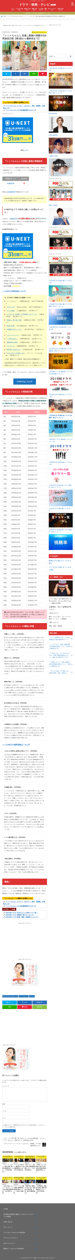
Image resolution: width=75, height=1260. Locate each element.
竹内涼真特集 (53, 135)
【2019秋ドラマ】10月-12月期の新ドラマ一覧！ (38, 13)
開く (27, 150)
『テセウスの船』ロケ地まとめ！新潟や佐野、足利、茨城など (59, 672)
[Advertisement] (24, 942)
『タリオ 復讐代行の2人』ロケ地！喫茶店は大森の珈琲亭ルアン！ (60, 638)
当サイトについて (52, 9)
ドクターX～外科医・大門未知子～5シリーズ (22, 314)
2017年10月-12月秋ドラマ (10, 996)
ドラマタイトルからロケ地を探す (14, 1232)
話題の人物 (34, 9)
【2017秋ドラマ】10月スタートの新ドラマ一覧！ (21, 912)
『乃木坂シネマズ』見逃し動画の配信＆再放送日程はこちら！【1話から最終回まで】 (60, 664)
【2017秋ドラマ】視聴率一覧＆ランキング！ (20, 915)
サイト (4, 1118)
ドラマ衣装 (40, 9)
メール (4, 1111)
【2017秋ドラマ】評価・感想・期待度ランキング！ (22, 917)
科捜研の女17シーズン (14, 329)
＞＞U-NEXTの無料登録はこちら (13, 291)
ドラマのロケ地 (19, 9)
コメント (5, 1086)
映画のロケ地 (27, 9)
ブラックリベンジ (13, 335)
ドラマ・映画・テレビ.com (37, 4)
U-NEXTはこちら (23, 381)
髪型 (46, 9)
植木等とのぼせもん (13, 349)
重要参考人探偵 (12, 342)
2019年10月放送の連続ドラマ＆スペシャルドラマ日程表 (18, 1215)
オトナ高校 (10, 310)
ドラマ (32, 996)
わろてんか (10, 307)
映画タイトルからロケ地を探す (13, 1248)
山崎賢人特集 (53, 156)
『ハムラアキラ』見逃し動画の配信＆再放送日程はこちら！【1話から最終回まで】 (60, 646)
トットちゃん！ (24, 996)
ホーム (12, 9)
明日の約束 (10, 326)
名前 (3, 1104)
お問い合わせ (61, 9)
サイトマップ (7, 1227)
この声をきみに (12, 339)
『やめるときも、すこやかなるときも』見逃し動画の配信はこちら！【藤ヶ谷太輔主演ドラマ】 (59, 655)
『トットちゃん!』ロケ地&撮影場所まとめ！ (19, 110)
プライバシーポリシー (10, 1238)
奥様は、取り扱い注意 (14, 320)
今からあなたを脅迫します (16, 353)
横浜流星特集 (53, 113)
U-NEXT (10, 183)
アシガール (10, 346)
